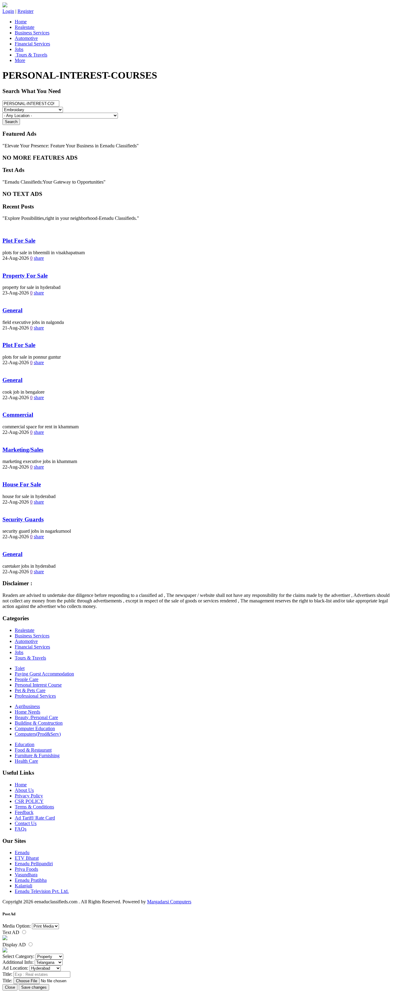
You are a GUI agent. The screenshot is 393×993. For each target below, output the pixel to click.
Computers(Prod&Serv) (38, 734)
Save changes (34, 987)
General (12, 310)
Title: (7, 974)
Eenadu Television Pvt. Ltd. (42, 891)
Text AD (11, 932)
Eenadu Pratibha (31, 880)
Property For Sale (25, 275)
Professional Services (35, 696)
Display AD (14, 944)
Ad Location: (15, 968)
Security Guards (23, 519)
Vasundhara (26, 874)
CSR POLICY (29, 801)
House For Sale (21, 484)
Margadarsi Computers (169, 901)
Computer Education (35, 728)
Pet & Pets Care (30, 690)
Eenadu (22, 852)
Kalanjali (23, 885)
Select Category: (18, 956)
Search (11, 121)
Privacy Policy (29, 795)
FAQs (20, 828)
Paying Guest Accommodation (44, 673)
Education (24, 744)
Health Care (26, 761)
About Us (24, 790)
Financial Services (32, 43)
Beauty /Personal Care (36, 717)
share (39, 258)
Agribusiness (27, 706)
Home (21, 21)
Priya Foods (26, 869)
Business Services (32, 32)
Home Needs (27, 712)
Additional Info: (17, 962)
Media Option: (16, 926)
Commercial (17, 414)
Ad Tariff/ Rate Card (35, 817)
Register (25, 11)
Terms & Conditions (34, 806)
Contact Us (26, 823)
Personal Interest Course (38, 684)
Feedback (24, 812)
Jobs (19, 49)
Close (10, 987)
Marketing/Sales (22, 449)
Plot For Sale (18, 240)
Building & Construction (39, 723)
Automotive (26, 38)
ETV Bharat (27, 858)
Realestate (24, 27)
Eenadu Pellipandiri (34, 863)
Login (8, 11)
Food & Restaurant (33, 750)
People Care (26, 679)
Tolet (20, 668)
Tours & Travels (31, 54)
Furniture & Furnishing (37, 755)
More (20, 60)
